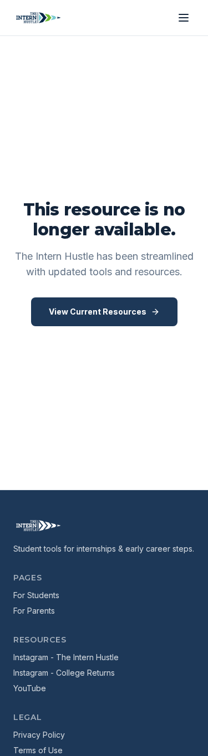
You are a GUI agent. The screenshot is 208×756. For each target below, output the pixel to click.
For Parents (34, 610)
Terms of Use (38, 750)
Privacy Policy (39, 734)
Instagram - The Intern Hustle (66, 657)
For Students (36, 595)
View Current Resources (97, 311)
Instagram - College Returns (64, 672)
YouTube (29, 688)
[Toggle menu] (184, 18)
